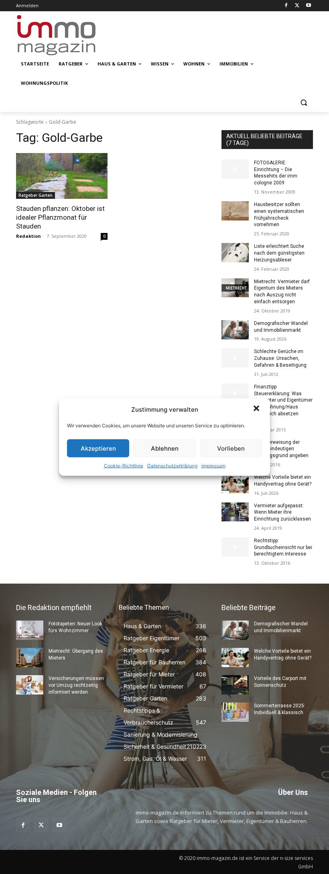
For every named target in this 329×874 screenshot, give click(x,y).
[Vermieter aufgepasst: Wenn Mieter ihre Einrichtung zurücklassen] (235, 512)
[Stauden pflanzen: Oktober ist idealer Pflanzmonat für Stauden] (62, 176)
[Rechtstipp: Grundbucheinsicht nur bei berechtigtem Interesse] (235, 547)
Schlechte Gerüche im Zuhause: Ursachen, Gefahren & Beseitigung (280, 358)
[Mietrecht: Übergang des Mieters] (29, 657)
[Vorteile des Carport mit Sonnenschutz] (235, 684)
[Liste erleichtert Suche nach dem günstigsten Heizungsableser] (235, 252)
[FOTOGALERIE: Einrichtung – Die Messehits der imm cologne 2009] (235, 169)
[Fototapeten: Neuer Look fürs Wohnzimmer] (29, 630)
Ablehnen (165, 448)
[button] (257, 409)
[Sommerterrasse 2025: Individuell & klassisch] (235, 712)
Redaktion (28, 236)
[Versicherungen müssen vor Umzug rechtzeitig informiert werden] (29, 684)
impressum (213, 466)
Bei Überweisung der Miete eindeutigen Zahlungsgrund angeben (281, 449)
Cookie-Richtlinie (123, 466)
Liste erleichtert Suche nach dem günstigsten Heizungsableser (279, 253)
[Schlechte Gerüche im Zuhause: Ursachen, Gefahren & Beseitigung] (235, 358)
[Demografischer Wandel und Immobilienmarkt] (235, 329)
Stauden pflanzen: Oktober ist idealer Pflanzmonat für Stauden (60, 217)
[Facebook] (286, 5)
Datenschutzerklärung (172, 466)
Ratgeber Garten (35, 195)
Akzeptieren (98, 448)
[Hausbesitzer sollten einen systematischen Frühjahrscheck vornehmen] (235, 211)
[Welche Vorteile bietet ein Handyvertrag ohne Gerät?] (235, 483)
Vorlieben (231, 448)
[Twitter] (297, 5)
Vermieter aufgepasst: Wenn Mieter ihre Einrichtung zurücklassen (282, 512)
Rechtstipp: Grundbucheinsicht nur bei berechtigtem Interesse (283, 547)
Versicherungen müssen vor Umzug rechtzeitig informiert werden (76, 685)
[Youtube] (308, 5)
